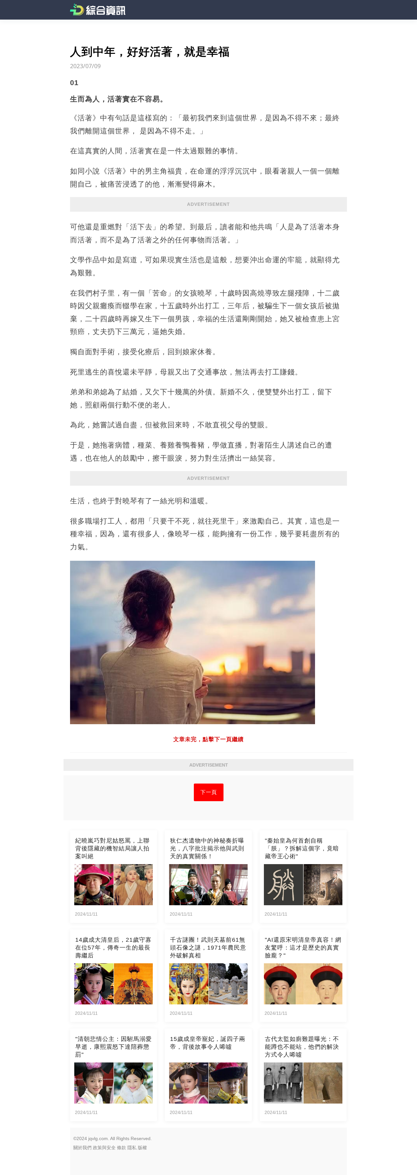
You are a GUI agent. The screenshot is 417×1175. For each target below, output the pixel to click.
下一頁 (208, 792)
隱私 (132, 1147)
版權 (142, 1147)
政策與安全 (104, 1147)
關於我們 (82, 1147)
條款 (121, 1147)
